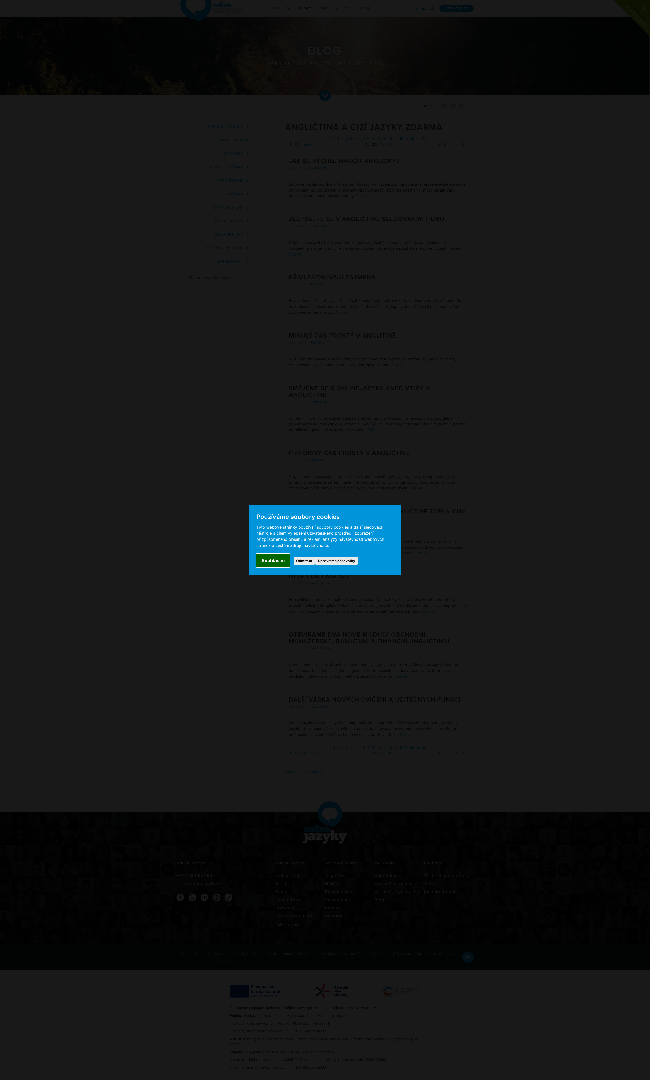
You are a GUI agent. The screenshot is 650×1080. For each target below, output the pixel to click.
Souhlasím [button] (273, 560)
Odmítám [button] (304, 561)
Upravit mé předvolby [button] (336, 561)
